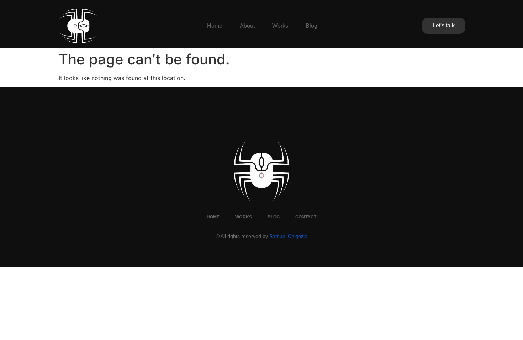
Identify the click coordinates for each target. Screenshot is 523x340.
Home (214, 26)
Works (280, 26)
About (247, 26)
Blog (311, 26)
